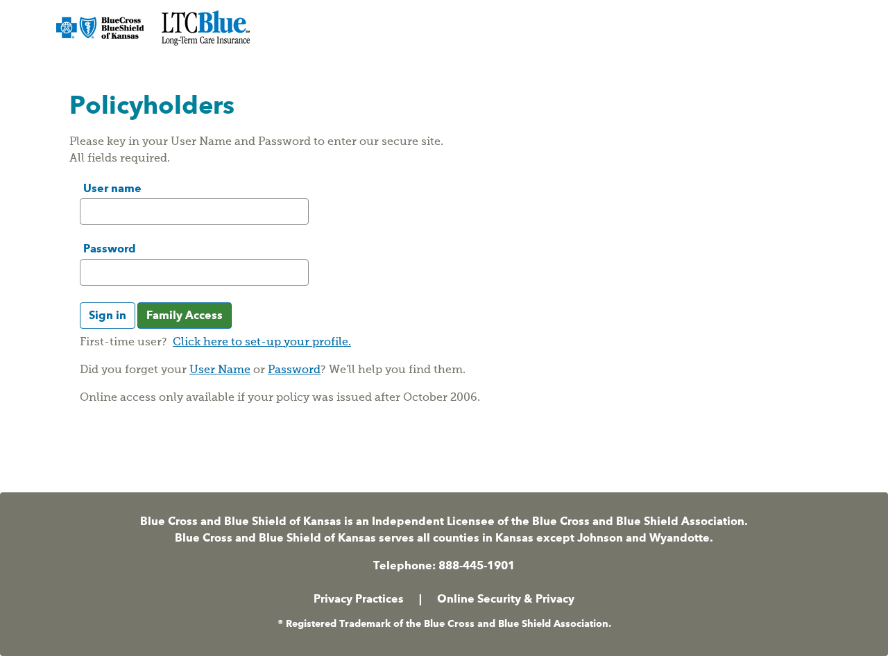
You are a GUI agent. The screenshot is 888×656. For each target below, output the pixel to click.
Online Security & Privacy (505, 598)
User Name (219, 370)
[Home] (155, 30)
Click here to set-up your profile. (262, 342)
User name (112, 188)
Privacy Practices (359, 598)
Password (109, 248)
